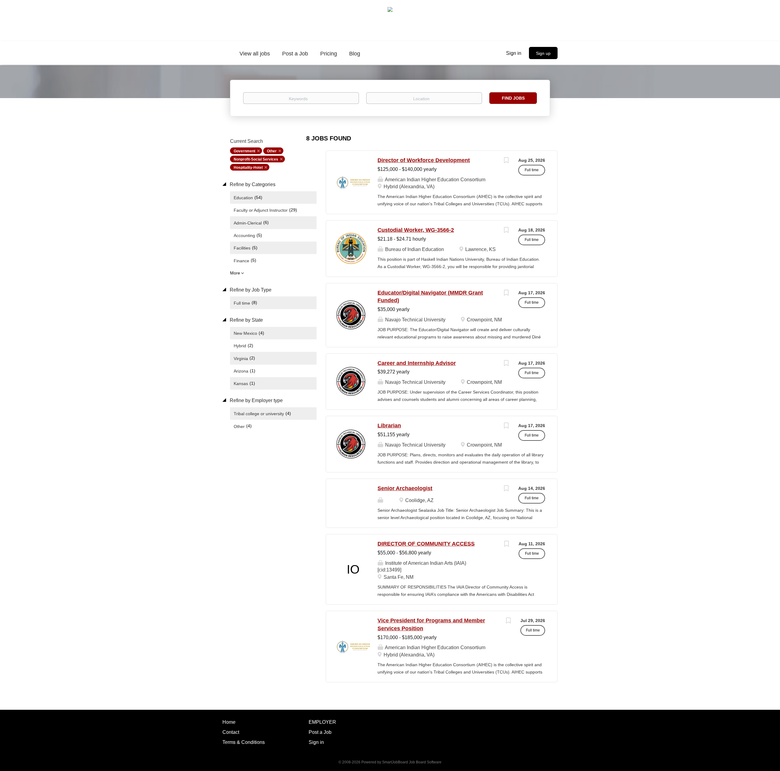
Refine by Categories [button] (252, 184)
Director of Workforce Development (424, 160)
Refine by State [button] (246, 320)
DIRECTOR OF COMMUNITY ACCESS (426, 544)
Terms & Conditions (243, 742)
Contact (230, 732)
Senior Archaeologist (405, 488)
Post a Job (320, 732)
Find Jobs (513, 98)
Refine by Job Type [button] (250, 289)
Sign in (513, 53)
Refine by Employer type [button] (256, 400)
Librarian (389, 426)
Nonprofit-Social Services (256, 159)
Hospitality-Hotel (248, 167)
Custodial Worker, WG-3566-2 (416, 230)
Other (272, 151)
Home (229, 722)
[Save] (506, 161)
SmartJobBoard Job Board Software (411, 762)
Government (244, 151)
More (235, 273)
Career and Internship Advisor (417, 363)
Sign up (543, 53)
